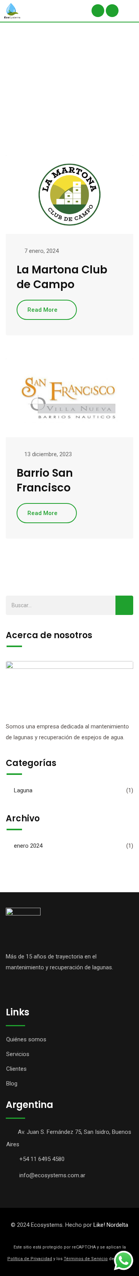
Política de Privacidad (29, 1258)
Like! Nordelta (110, 1224)
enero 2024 (28, 845)
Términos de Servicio (86, 1258)
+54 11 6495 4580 (41, 1159)
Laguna (23, 790)
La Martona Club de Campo (62, 277)
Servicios (17, 1054)
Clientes (16, 1068)
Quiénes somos (26, 1039)
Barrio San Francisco (45, 480)
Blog (11, 1083)
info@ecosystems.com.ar (52, 1175)
